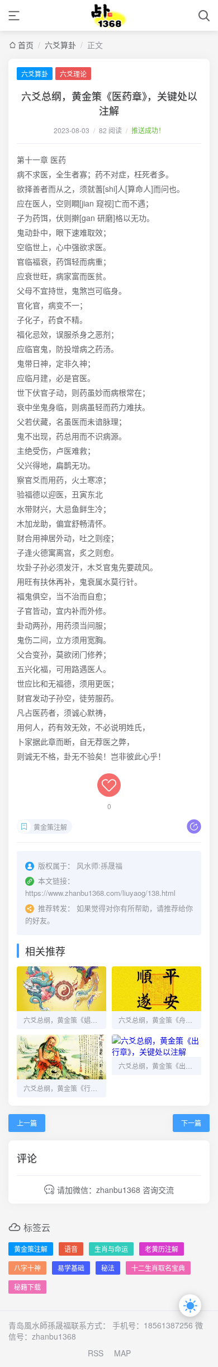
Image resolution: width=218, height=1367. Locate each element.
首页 (26, 44)
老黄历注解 (161, 1248)
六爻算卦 (60, 44)
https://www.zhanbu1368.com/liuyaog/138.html (100, 892)
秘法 (108, 1267)
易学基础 (71, 1267)
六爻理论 (73, 73)
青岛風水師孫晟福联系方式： (59, 1325)
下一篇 (191, 1123)
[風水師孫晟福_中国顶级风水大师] (109, 15)
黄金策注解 (50, 827)
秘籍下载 (27, 1286)
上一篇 (27, 1123)
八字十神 (27, 1267)
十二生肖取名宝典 (158, 1267)
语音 (71, 1248)
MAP (122, 1353)
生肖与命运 (111, 1248)
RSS (95, 1353)
